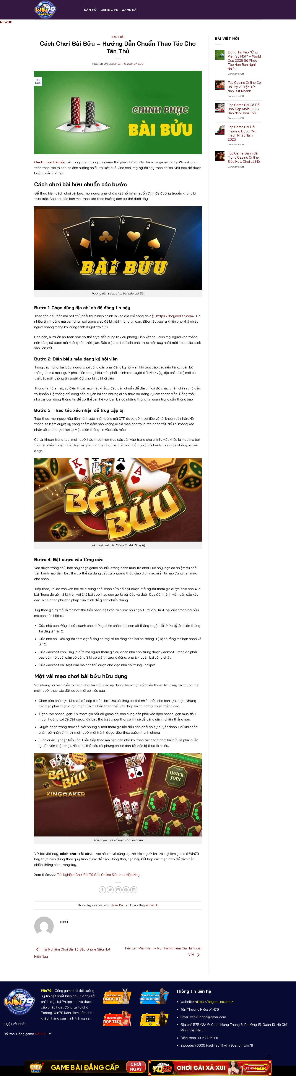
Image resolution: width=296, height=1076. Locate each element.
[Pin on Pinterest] (126, 889)
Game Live (109, 10)
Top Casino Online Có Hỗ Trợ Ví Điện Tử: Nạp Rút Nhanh (244, 86)
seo (141, 63)
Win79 (46, 990)
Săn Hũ (90, 10)
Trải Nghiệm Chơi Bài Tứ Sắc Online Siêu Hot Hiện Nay (98, 874)
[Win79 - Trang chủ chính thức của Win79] (56, 9)
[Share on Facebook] (102, 889)
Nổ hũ (40, 1034)
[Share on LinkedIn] (133, 889)
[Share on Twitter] (110, 889)
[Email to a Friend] (118, 889)
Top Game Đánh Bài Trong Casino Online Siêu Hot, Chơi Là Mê (244, 157)
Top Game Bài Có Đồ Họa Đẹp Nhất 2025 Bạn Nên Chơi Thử (244, 109)
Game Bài (129, 10)
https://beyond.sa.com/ (175, 316)
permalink (151, 905)
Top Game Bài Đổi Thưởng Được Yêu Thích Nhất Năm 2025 (242, 133)
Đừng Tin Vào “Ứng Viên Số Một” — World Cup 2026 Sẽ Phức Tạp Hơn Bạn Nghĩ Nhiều (244, 60)
